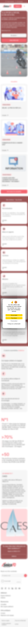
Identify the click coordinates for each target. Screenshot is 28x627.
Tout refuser (14, 318)
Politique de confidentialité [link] (14, 323)
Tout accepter (14, 315)
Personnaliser (14, 321)
